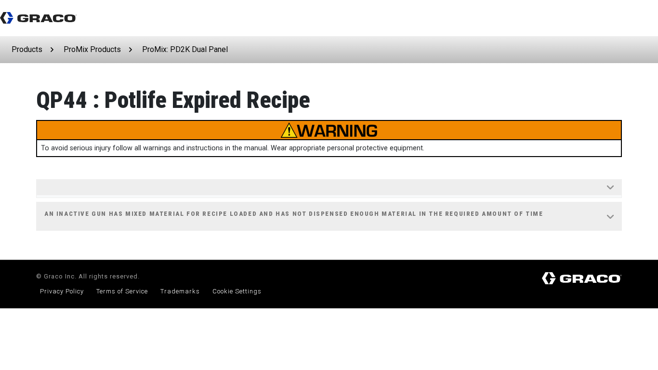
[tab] (329, 189)
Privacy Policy (62, 291)
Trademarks (180, 291)
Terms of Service (122, 291)
